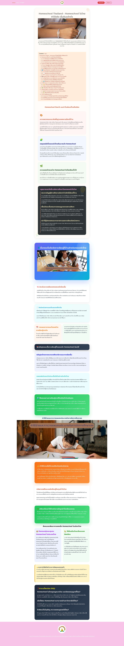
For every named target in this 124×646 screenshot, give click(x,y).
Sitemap (22, 2)
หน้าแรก (13, 2)
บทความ (17, 2)
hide (45, 53)
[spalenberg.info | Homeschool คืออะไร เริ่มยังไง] (62, 2)
